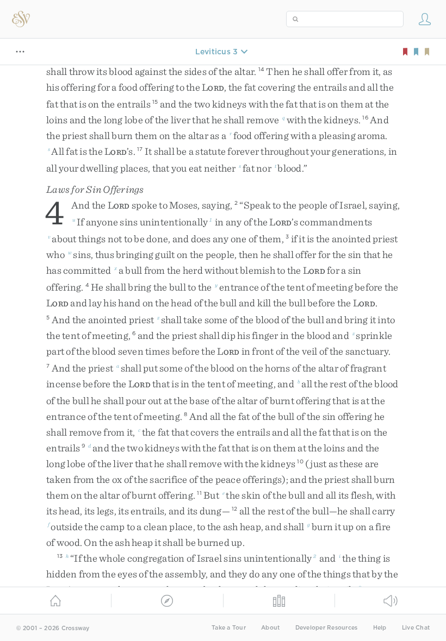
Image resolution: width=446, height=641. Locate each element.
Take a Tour (229, 627)
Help (380, 627)
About (270, 627)
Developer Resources (326, 627)
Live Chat (416, 627)
